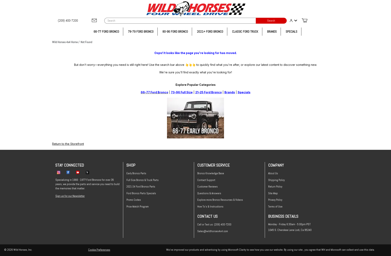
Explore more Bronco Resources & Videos (220, 200)
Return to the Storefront (68, 144)
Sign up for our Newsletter (70, 196)
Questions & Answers (209, 193)
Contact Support (206, 180)
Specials (244, 92)
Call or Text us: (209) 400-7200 (214, 224)
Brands (229, 92)
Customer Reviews (207, 186)
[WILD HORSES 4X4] (195, 8)
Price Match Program (137, 206)
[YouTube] (78, 172)
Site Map (273, 193)
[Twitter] (87, 172)
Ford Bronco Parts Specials (141, 193)
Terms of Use (275, 206)
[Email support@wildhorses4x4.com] (94, 21)
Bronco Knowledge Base (210, 173)
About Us (273, 173)
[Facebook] (68, 172)
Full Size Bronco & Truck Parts (142, 180)
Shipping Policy (276, 180)
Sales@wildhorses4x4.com (212, 231)
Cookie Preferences (99, 250)
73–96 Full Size (182, 92)
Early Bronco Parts (136, 173)
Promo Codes (133, 200)
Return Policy (275, 186)
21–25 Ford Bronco (208, 92)
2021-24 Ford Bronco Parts (140, 186)
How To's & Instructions (210, 206)
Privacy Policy (275, 200)
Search (271, 20)
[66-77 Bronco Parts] (195, 117)
